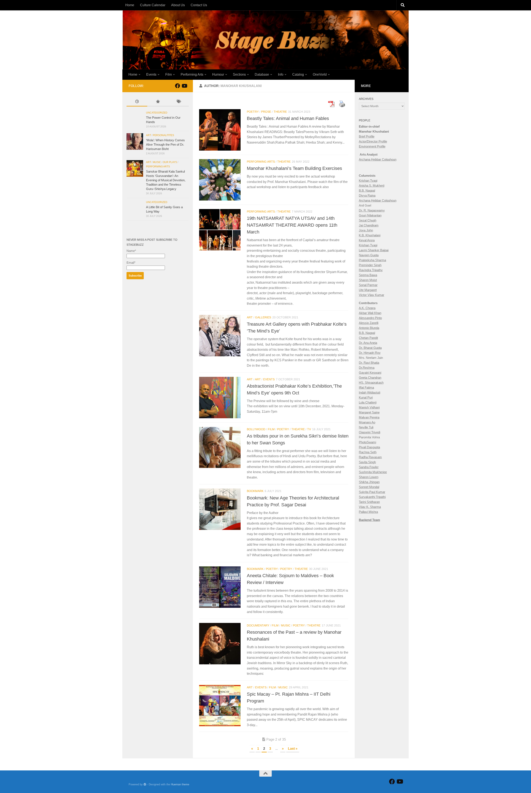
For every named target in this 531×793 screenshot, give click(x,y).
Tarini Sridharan (369, 502)
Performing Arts (192, 74)
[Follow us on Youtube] (184, 85)
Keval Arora (367, 240)
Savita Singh (367, 462)
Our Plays (170, 162)
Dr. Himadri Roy (370, 352)
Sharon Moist (368, 280)
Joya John (366, 230)
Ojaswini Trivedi (369, 432)
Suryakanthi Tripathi (372, 497)
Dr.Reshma (366, 367)
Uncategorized (156, 112)
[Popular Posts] (157, 102)
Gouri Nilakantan (370, 215)
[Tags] (178, 102)
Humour (218, 74)
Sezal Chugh (367, 220)
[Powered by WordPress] (145, 784)
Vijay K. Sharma (370, 507)
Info (280, 74)
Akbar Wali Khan (370, 313)
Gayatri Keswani (370, 372)
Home (129, 5)
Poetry (253, 111)
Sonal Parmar (368, 285)
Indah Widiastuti (369, 392)
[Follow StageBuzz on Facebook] (177, 85)
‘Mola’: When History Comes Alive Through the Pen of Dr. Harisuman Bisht (165, 144)
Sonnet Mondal (369, 487)
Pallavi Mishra (368, 512)
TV (309, 429)
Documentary (258, 625)
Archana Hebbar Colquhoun (377, 159)
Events (151, 74)
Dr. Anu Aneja (368, 343)
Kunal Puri (366, 397)
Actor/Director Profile (373, 141)
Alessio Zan (367, 323)
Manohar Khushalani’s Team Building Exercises (294, 168)
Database (262, 74)
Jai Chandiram (369, 225)
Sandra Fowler (369, 467)
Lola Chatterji (367, 402)
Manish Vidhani (369, 407)
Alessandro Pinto (370, 318)
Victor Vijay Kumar (371, 295)
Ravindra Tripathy (371, 270)
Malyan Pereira (369, 417)
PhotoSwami (367, 442)
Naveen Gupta (369, 255)
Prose (266, 111)
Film (168, 74)
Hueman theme (180, 784)
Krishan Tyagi (368, 180)
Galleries (263, 317)
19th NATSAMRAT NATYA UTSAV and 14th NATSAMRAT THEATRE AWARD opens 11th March (292, 225)
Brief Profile (366, 136)
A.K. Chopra (367, 308)
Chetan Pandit (368, 338)
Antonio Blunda (369, 328)
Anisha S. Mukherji (371, 185)
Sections (239, 74)
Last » (292, 748)
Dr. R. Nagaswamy (372, 210)
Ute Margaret (368, 290)
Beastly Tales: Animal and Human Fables (288, 118)
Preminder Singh (370, 265)
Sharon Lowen (368, 477)
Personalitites (163, 135)
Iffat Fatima (366, 387)
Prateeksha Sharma (372, 260)
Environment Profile (372, 146)
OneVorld (320, 74)
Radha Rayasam (370, 457)
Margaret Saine (369, 412)
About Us (178, 5)
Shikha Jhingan (369, 482)
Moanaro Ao (367, 422)
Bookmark (255, 491)
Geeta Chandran (370, 377)
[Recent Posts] (137, 102)
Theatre (280, 111)
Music (285, 625)
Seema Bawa (368, 275)
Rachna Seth (367, 452)
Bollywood (256, 429)
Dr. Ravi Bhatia (369, 362)
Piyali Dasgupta (369, 447)
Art (250, 317)
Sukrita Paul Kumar (372, 492)
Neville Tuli (366, 427)
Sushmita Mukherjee (373, 472)
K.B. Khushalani (369, 235)
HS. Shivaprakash (371, 382)
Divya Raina (367, 195)
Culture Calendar (152, 5)
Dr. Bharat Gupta (370, 347)
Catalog (298, 74)
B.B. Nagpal (367, 190)
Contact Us (199, 5)
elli (376, 323)
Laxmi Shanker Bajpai (374, 250)
